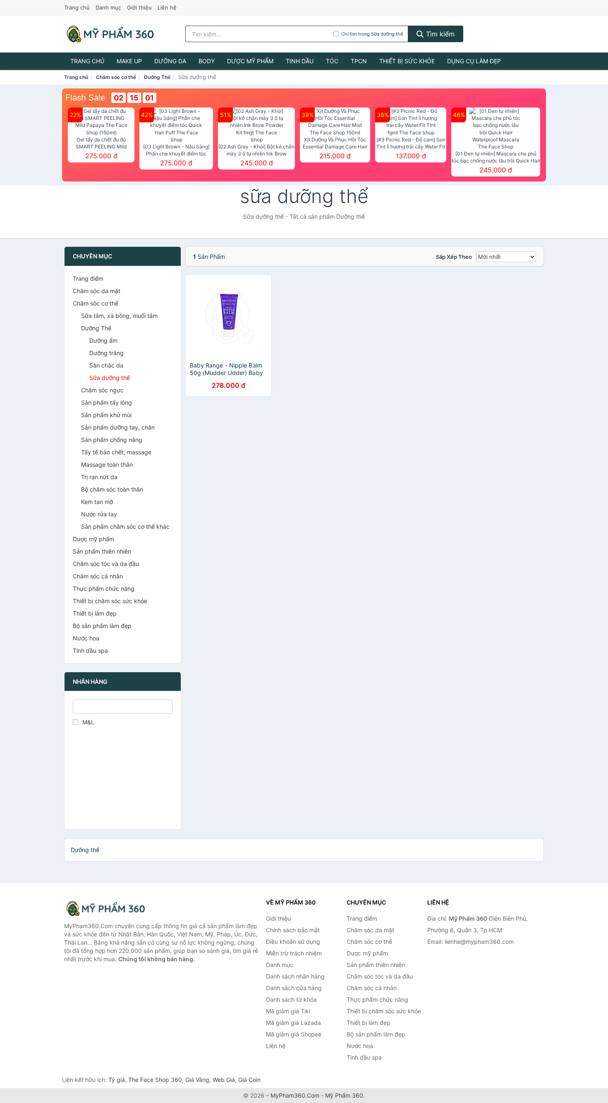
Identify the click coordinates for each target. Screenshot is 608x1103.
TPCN (359, 60)
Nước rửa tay (99, 514)
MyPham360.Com (294, 1095)
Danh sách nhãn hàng (295, 976)
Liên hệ (167, 7)
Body (207, 60)
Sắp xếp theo (454, 256)
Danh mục (108, 7)
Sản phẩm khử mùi (106, 414)
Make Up (129, 60)
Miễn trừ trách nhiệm (294, 953)
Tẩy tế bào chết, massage (116, 452)
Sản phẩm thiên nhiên (102, 551)
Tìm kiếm (439, 34)
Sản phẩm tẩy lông (106, 402)
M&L (88, 722)
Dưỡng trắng (106, 352)
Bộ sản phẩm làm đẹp (102, 625)
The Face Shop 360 (155, 1079)
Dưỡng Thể (157, 77)
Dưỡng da (170, 60)
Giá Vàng (197, 1079)
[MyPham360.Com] (110, 34)
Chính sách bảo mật (293, 929)
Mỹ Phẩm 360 (344, 1095)
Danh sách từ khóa (291, 999)
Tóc (332, 60)
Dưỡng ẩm (103, 340)
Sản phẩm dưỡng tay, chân (118, 427)
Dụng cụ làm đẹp (474, 60)
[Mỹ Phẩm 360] (105, 908)
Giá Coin (249, 1079)
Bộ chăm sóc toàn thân (112, 489)
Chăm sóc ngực (102, 390)
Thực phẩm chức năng (103, 588)
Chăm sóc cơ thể (116, 77)
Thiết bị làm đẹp (95, 613)
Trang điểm (88, 278)
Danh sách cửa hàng (294, 987)
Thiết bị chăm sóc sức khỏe (110, 600)
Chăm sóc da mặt (96, 290)
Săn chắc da (106, 365)
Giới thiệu (139, 7)
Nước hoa (86, 638)
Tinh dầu (300, 60)
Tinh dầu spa (90, 650)
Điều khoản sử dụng (293, 941)
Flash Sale (85, 98)
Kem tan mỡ (97, 501)
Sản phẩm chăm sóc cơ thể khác (125, 526)
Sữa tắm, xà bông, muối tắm (119, 315)
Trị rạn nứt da (99, 476)
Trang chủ (77, 7)
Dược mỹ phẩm (250, 60)
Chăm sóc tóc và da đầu (106, 563)
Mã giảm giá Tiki (288, 1011)
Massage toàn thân (107, 464)
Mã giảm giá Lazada (293, 1022)
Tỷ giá (116, 1079)
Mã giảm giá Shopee (293, 1034)
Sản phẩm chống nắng (111, 439)
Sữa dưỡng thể (109, 377)
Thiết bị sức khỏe (407, 60)
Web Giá (224, 1079)
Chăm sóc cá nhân (98, 576)
